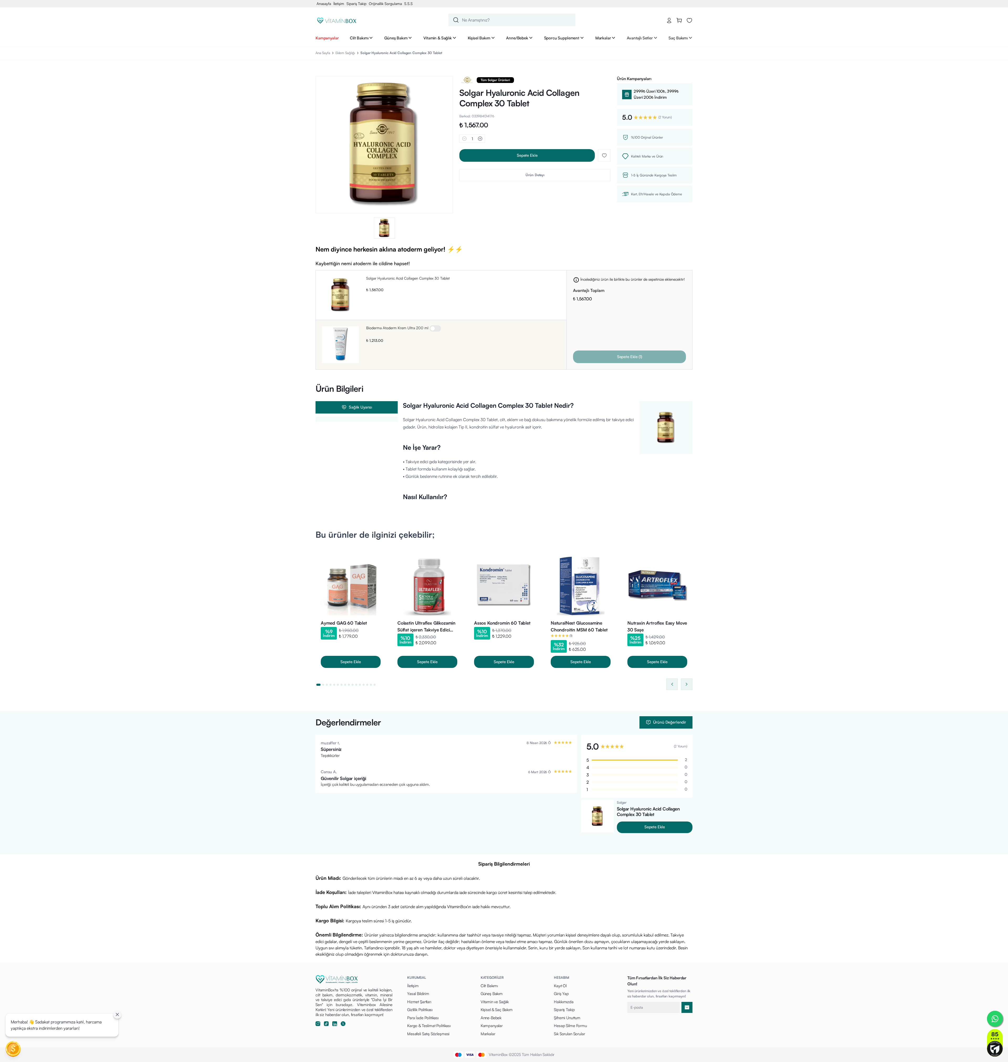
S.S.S (408, 3)
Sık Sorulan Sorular (569, 1033)
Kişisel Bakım (479, 38)
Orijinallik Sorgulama (385, 3)
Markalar (603, 38)
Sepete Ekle (527, 155)
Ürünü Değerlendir (669, 722)
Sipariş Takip (356, 3)
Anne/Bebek (517, 38)
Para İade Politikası (423, 1017)
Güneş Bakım (395, 38)
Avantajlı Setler (640, 38)
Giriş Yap (561, 993)
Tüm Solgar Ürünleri (495, 80)
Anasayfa (324, 3)
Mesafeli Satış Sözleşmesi (428, 1033)
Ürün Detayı (535, 175)
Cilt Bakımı (359, 38)
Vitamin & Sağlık (437, 38)
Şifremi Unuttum (567, 1017)
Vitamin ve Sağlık (495, 1001)
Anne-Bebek (491, 1017)
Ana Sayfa (323, 53)
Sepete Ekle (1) (629, 356)
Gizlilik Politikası (420, 1009)
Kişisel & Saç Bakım (497, 1009)
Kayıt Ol (560, 985)
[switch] (435, 328)
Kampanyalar (327, 38)
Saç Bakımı (678, 38)
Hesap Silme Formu (570, 1025)
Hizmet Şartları (419, 1001)
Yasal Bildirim (418, 993)
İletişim (338, 3)
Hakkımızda (564, 1001)
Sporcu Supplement (561, 38)
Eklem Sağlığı (345, 53)
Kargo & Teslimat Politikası (429, 1025)
